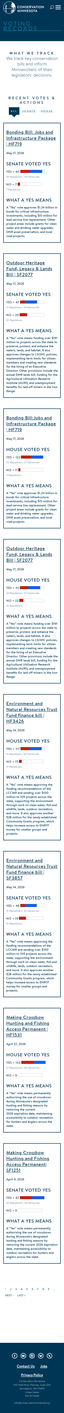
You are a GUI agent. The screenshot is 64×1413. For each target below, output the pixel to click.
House (47, 111)
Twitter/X (49, 1355)
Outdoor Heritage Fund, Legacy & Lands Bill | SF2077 (29, 269)
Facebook (14, 1355)
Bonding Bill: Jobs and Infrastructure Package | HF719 (31, 138)
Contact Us (26, 1366)
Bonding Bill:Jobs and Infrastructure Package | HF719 (31, 424)
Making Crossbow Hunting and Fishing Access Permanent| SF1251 (27, 1161)
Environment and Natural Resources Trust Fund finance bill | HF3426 (31, 712)
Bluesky (40, 1355)
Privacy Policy (32, 1375)
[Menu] (58, 7)
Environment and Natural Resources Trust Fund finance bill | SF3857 (31, 869)
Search (53, 7)
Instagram (32, 1355)
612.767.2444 (32, 1395)
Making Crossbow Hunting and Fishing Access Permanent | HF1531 (27, 1026)
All (14, 111)
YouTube (23, 1355)
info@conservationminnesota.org (32, 1402)
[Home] (23, 7)
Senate (29, 111)
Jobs (43, 1366)
